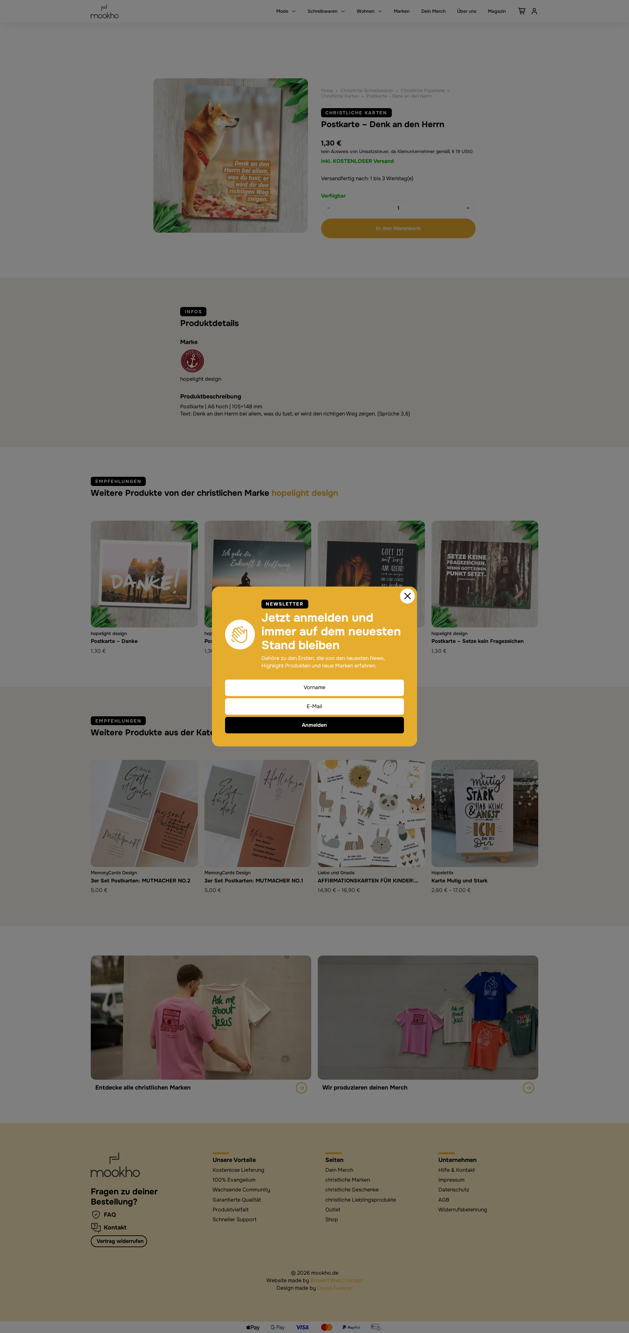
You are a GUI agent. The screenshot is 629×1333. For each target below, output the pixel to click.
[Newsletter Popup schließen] (407, 596)
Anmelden (314, 725)
